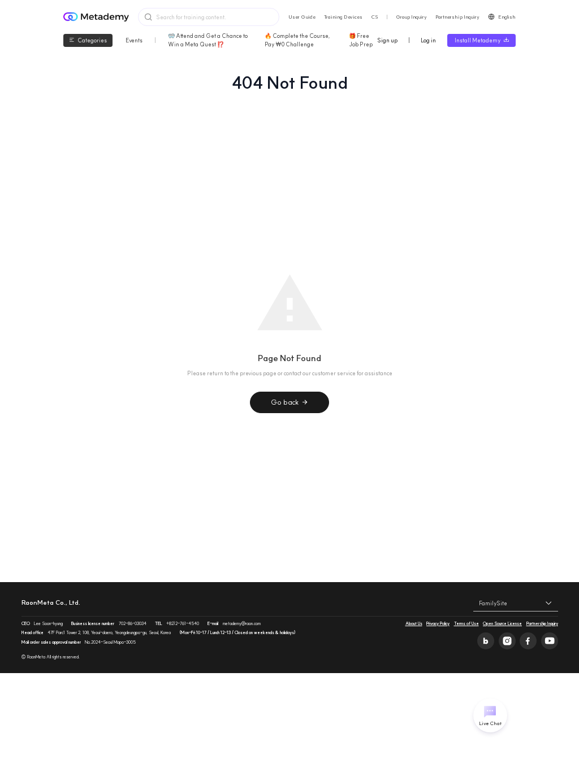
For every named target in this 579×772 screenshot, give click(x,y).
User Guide (302, 17)
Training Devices (343, 17)
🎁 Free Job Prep (361, 40)
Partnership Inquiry (457, 17)
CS (374, 17)
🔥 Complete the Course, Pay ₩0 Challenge (297, 40)
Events (134, 40)
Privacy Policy (438, 623)
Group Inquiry (411, 17)
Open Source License (502, 623)
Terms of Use (466, 623)
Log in (428, 40)
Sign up (387, 40)
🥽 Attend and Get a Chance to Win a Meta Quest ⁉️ (208, 40)
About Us (413, 623)
